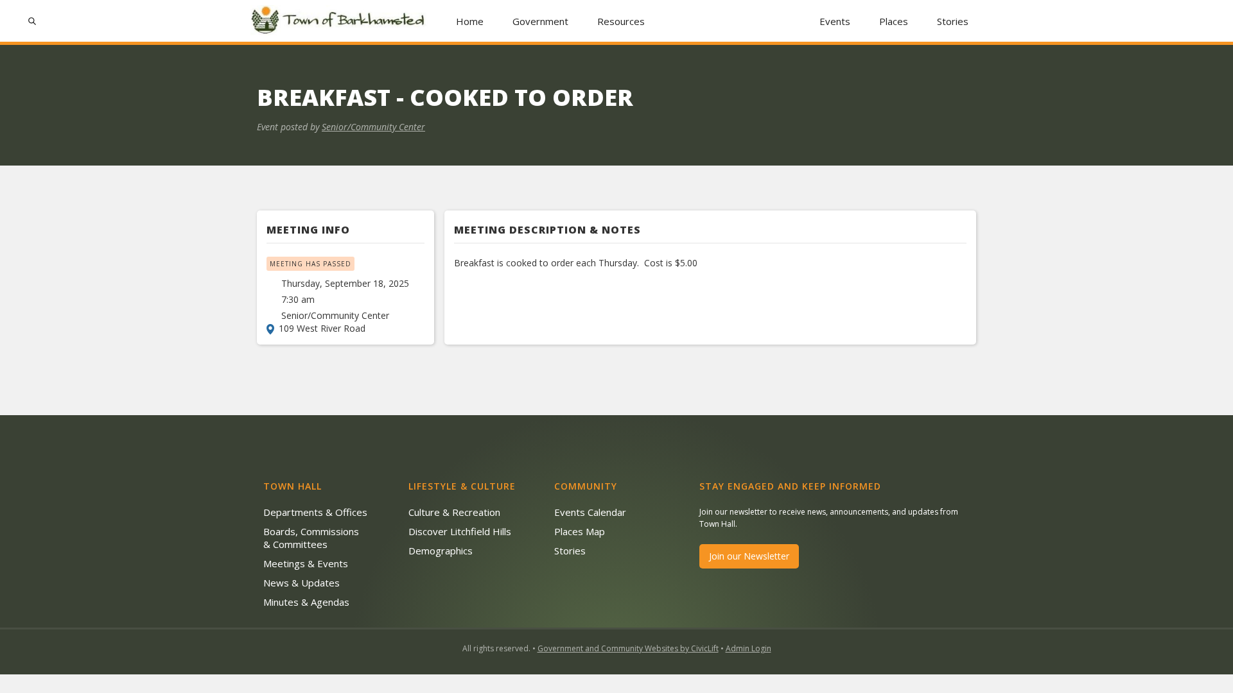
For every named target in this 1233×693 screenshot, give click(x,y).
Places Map (579, 531)
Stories (952, 21)
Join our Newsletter (749, 556)
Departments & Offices (315, 512)
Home (470, 21)
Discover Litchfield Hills (459, 531)
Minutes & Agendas (306, 601)
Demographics (440, 550)
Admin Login (748, 648)
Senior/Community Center (373, 127)
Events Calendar (590, 512)
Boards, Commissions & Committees (311, 538)
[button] (540, 21)
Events (834, 21)
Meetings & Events (305, 563)
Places (893, 21)
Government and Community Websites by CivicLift (628, 648)
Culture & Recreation (454, 512)
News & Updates (301, 582)
